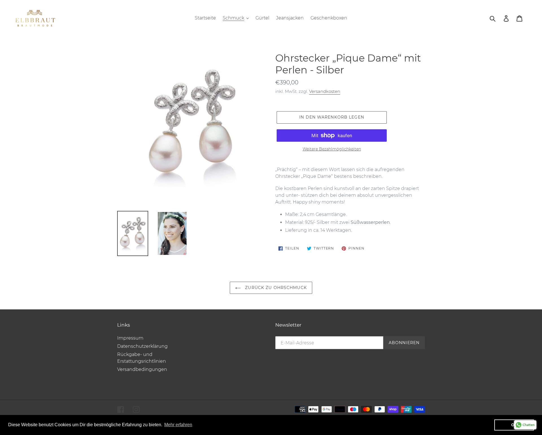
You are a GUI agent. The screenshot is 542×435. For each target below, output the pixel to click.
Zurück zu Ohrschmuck (275, 287)
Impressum (130, 338)
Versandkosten (324, 91)
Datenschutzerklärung (142, 346)
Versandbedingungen (142, 369)
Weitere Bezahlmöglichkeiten (332, 149)
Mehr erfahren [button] (178, 424)
